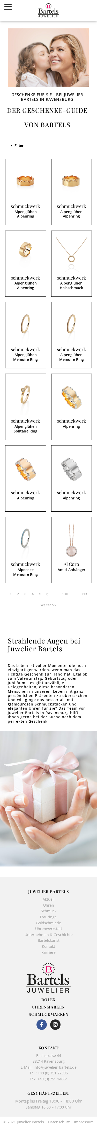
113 (84, 594)
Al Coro (71, 564)
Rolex (48, 999)
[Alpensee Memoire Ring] (25, 541)
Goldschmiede (48, 922)
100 (65, 594)
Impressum (84, 1121)
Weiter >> (48, 605)
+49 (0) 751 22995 (53, 1072)
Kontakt (48, 946)
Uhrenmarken (48, 1007)
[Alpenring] (71, 398)
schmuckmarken (49, 1014)
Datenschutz (59, 1121)
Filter (19, 146)
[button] (48, 146)
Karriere (48, 952)
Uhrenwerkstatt (48, 928)
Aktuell (49, 899)
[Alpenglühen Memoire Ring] (25, 326)
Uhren (48, 905)
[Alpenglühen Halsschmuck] (71, 254)
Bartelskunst (48, 940)
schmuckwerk (25, 206)
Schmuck (48, 910)
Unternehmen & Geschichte (49, 934)
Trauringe (49, 916)
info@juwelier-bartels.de (55, 1067)
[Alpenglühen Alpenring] (25, 183)
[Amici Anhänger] (71, 541)
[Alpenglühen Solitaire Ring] (25, 398)
